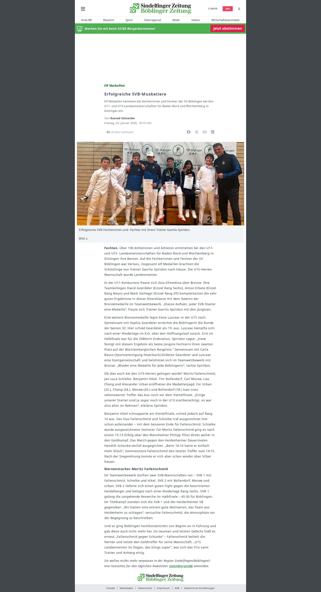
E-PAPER (212, 8)
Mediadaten (126, 588)
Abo (227, 8)
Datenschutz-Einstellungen (199, 588)
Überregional (152, 20)
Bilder (176, 20)
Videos (195, 20)
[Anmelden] (239, 8)
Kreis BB (86, 20)
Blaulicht (108, 20)
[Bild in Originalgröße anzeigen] (160, 183)
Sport (129, 20)
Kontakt (110, 588)
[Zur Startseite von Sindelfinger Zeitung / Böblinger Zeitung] (160, 8)
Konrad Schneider (123, 118)
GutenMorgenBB (181, 566)
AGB (177, 588)
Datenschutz (145, 588)
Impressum (163, 588)
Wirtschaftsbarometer (225, 20)
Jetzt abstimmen (227, 28)
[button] (101, 8)
